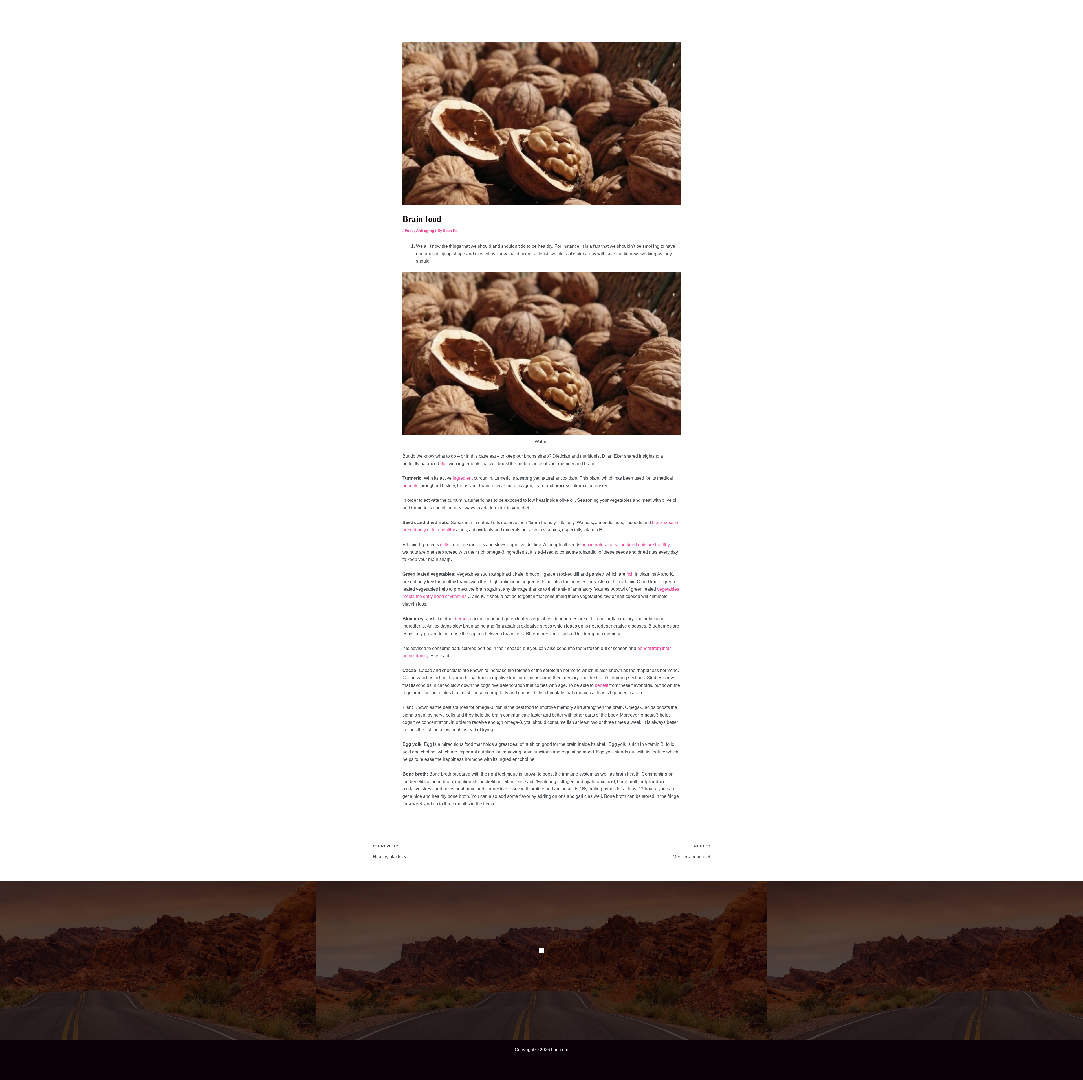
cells (444, 544)
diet (444, 463)
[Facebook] (541, 950)
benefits (410, 485)
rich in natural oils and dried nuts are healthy (626, 544)
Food (409, 231)
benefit (601, 685)
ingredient (463, 478)
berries (462, 618)
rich (630, 574)
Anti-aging (425, 231)
